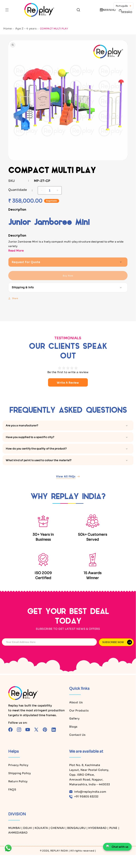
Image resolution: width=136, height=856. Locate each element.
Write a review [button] (68, 382)
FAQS (12, 789)
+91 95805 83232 (86, 796)
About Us (76, 702)
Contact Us (77, 735)
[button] (7, 9)
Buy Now (68, 275)
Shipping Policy (19, 773)
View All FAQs (66, 476)
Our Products (79, 710)
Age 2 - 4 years (26, 28)
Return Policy (18, 781)
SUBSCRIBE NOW (113, 642)
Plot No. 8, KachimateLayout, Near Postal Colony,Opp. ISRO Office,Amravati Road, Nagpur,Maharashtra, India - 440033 (89, 774)
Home (7, 28)
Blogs (73, 726)
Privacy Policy (18, 765)
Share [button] (15, 298)
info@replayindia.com (90, 791)
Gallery (74, 718)
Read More (16, 250)
